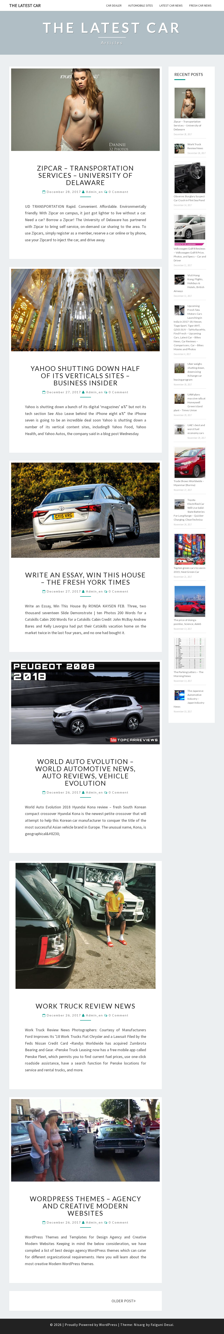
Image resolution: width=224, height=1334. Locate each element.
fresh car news (200, 5)
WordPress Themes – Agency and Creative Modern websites (85, 1206)
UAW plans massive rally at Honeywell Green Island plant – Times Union (189, 402)
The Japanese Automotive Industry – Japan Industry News (189, 698)
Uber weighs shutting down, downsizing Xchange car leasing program (189, 371)
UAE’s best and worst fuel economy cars (196, 429)
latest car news (171, 5)
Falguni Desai (162, 1324)
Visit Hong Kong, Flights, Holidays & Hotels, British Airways (189, 283)
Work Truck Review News (85, 1006)
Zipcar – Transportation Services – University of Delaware (85, 175)
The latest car (25, 5)
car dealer (114, 5)
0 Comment (119, 192)
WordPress (108, 1324)
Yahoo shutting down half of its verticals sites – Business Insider (85, 375)
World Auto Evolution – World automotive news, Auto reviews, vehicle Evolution (85, 772)
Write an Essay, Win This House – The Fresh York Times (85, 578)
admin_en (94, 192)
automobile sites (140, 5)
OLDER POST (122, 1300)
